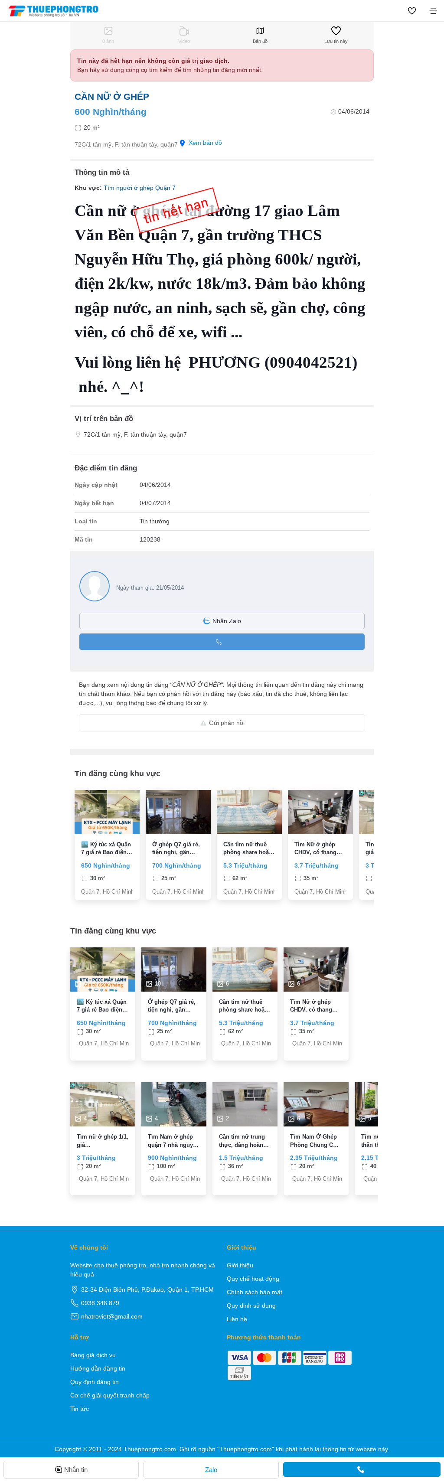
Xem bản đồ (205, 142)
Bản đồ (260, 41)
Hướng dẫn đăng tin (97, 1368)
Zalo (211, 1469)
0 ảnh (108, 41)
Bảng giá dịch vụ (93, 1354)
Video (184, 41)
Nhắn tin (76, 1469)
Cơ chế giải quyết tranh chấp (110, 1395)
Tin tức (79, 1408)
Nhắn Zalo (226, 620)
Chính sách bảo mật (254, 1292)
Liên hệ (237, 1319)
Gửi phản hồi (227, 722)
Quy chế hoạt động (253, 1278)
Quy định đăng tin (94, 1381)
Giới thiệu (240, 1265)
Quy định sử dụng (251, 1305)
